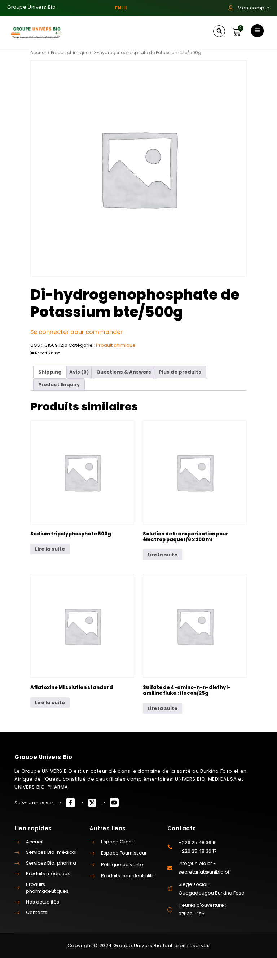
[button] (219, 31)
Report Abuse (47, 353)
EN (118, 7)
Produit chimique (69, 52)
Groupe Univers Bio (31, 7)
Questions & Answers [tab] (123, 371)
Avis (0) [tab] (79, 371)
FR (124, 7)
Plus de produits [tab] (180, 371)
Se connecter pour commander (76, 332)
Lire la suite (50, 549)
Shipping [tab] (50, 371)
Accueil (38, 52)
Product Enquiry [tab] (59, 384)
